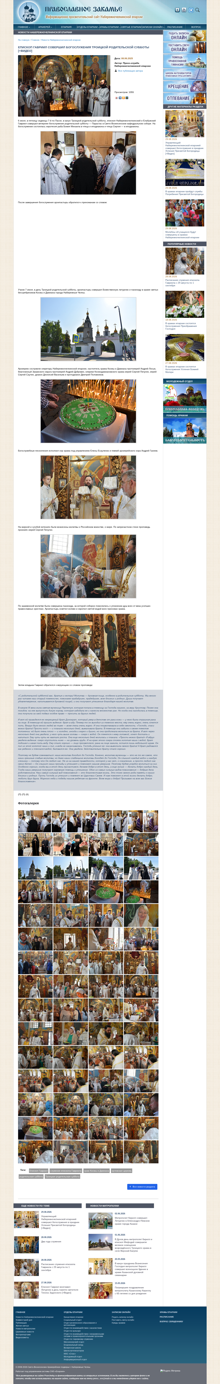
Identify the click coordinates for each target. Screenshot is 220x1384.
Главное (23, 27)
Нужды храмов (118, 1323)
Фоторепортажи (23, 1334)
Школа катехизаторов (74, 1351)
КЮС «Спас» (70, 1354)
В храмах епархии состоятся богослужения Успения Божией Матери (181, 369)
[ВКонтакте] (120, 97)
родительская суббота (31, 1176)
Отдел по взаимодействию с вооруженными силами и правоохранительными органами (84, 1335)
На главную (23, 40)
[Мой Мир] (127, 97)
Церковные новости (25, 1332)
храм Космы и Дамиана (96, 1170)
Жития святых (22, 1326)
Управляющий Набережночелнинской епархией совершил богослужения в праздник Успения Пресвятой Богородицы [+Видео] (60, 1222)
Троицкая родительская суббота (62, 1176)
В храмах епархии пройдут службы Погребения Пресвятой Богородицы (184, 192)
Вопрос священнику (196, 28)
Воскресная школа (72, 1348)
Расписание (175, 27)
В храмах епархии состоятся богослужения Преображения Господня (181, 326)
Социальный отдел (72, 1320)
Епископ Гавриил (39, 1170)
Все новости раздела (143, 1187)
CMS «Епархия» (57, 1371)
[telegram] (192, 10)
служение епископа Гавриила (65, 1170)
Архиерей (44, 27)
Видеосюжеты (22, 1337)
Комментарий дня (24, 1320)
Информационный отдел (75, 1359)
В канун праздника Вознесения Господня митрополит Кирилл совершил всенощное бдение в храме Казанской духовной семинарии (131, 1269)
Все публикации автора (130, 70)
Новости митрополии (25, 1329)
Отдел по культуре (72, 1331)
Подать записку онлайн (122, 1317)
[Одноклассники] (123, 97)
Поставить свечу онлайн (123, 1320)
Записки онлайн (152, 27)
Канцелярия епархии (73, 1317)
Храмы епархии (109, 27)
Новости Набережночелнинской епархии (61, 40)
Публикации (21, 1323)
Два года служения (51, 1241)
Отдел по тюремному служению (78, 1339)
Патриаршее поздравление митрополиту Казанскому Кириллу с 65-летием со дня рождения (133, 1290)
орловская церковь (122, 1170)
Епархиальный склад (73, 1345)
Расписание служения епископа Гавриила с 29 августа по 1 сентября (58, 1267)
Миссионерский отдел (74, 1342)
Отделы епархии (87, 27)
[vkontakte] (177, 10)
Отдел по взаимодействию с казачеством (83, 1328)
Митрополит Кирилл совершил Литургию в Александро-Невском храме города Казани (132, 1221)
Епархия (66, 27)
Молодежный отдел (73, 1357)
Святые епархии (131, 27)
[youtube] (185, 10)
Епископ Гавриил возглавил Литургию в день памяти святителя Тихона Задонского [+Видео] (59, 1290)
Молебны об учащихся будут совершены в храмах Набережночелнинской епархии (182, 235)
